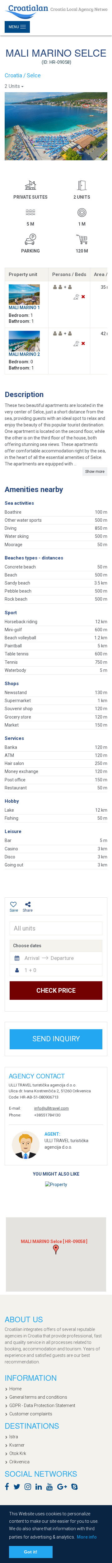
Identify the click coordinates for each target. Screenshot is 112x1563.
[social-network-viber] (83, 1487)
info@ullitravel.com (51, 1108)
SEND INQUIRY (56, 1039)
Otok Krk (17, 1453)
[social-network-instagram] (29, 1487)
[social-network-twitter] (18, 1487)
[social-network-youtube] (51, 1487)
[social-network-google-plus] (63, 1487)
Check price (56, 990)
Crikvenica (19, 1461)
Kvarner (17, 1445)
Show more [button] (95, 471)
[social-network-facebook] (8, 1487)
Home (15, 1388)
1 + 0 (30, 970)
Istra (13, 1436)
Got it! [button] (30, 1551)
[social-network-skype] (76, 1487)
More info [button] (87, 1537)
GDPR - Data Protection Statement (42, 1405)
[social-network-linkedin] (40, 1487)
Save (14, 910)
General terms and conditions (38, 1397)
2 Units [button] (12, 86)
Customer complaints (30, 1413)
